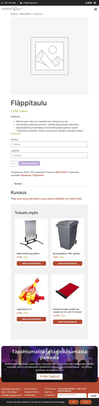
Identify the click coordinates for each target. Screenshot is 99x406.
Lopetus (15, 150)
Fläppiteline (38, 175)
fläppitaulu (26, 175)
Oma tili (48, 392)
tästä (62, 402)
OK (73, 402)
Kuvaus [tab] (18, 183)
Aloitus (14, 139)
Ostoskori (49, 395)
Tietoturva (49, 389)
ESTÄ (86, 402)
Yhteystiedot (30, 389)
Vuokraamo (30, 395)
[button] (95, 9)
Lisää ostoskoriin (29, 163)
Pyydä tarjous (49, 376)
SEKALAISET (25, 14)
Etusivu (14, 14)
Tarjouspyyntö (31, 392)
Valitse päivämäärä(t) (31, 263)
